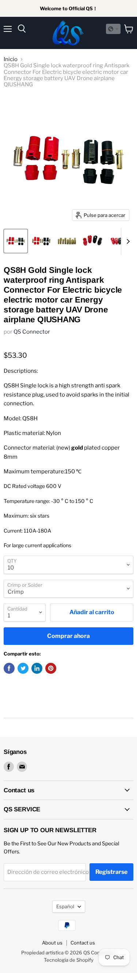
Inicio (11, 59)
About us (52, 943)
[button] (113, 29)
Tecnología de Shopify (69, 960)
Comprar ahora (68, 635)
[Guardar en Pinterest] (50, 668)
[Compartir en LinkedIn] (36, 668)
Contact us (83, 943)
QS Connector (32, 331)
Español (65, 906)
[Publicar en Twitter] (23, 668)
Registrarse (111, 871)
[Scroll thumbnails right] (127, 241)
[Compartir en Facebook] (9, 668)
